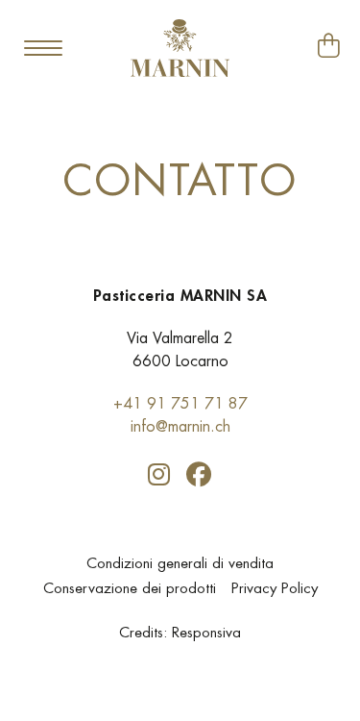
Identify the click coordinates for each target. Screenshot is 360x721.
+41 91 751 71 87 (180, 403)
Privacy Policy (274, 588)
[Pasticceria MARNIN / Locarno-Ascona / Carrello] (329, 46)
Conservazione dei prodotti (129, 588)
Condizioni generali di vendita (180, 563)
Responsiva (206, 632)
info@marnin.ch (180, 426)
